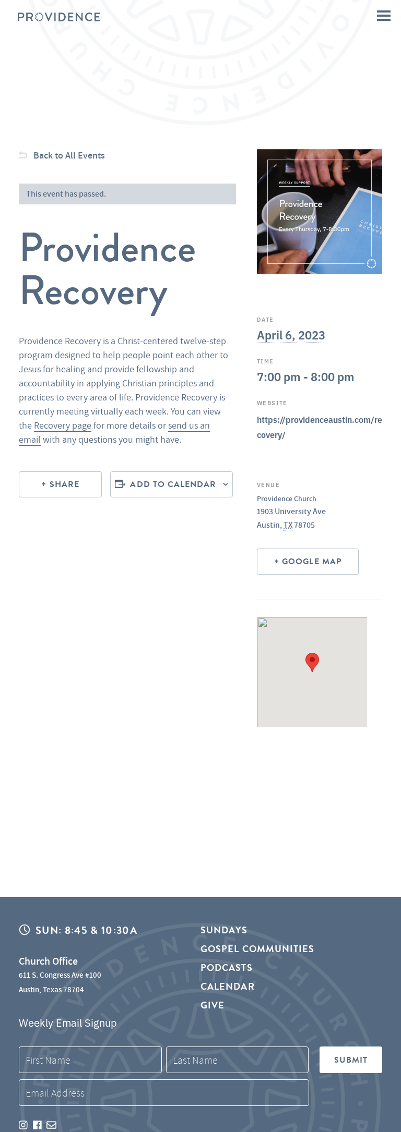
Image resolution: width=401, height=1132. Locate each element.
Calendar (227, 986)
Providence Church (286, 498)
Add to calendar (173, 484)
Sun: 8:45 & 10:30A (86, 930)
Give (212, 1005)
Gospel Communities (257, 949)
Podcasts (226, 967)
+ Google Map (307, 561)
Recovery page (62, 425)
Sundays (224, 930)
